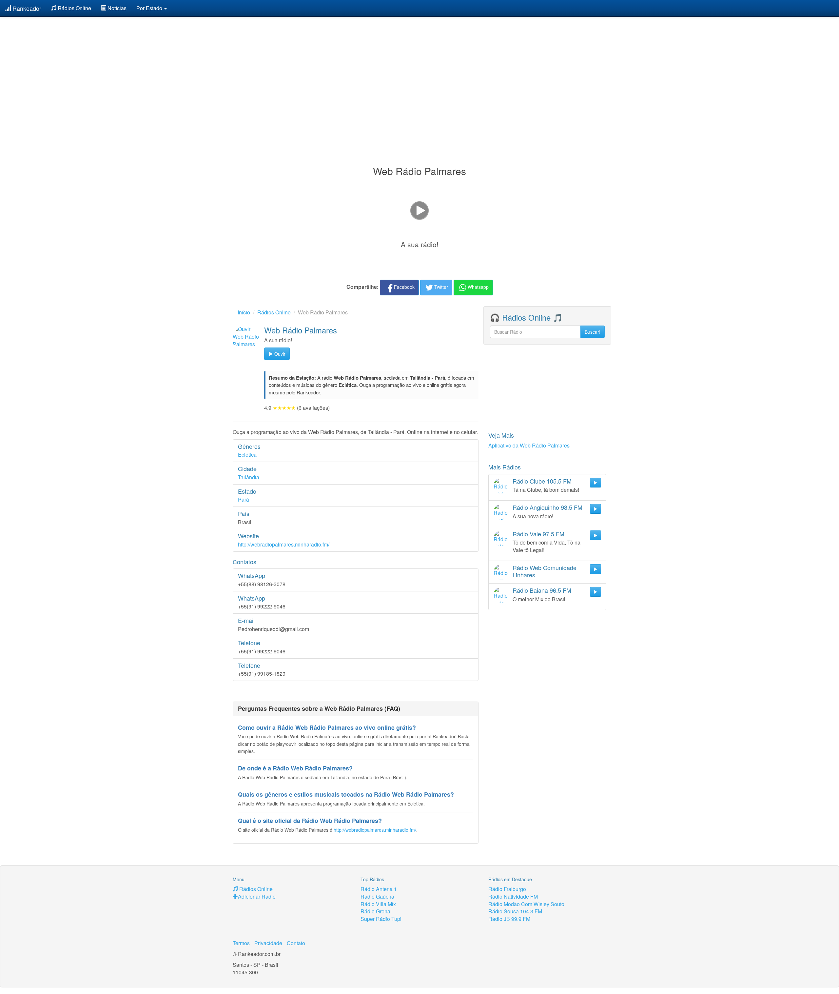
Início (244, 312)
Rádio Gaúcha (377, 896)
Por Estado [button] (150, 8)
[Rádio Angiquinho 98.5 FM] (501, 512)
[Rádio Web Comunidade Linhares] (501, 572)
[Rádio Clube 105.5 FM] (501, 485)
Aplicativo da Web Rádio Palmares (529, 445)
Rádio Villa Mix (378, 904)
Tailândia (248, 477)
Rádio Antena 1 (379, 889)
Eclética (247, 454)
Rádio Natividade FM (513, 896)
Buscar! (592, 331)
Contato (296, 943)
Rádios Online (73, 8)
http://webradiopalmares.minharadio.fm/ (283, 544)
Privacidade (268, 943)
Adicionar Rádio (257, 896)
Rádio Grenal (376, 911)
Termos (241, 943)
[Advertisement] (419, 75)
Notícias (116, 8)
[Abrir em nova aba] (419, 209)
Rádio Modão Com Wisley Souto (526, 904)
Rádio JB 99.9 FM (509, 919)
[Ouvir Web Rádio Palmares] (247, 340)
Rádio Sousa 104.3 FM (515, 911)
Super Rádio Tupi (381, 919)
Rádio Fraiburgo (507, 889)
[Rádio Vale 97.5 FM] (501, 538)
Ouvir (279, 353)
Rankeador (26, 8)
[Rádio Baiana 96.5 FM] (501, 595)
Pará (243, 499)
